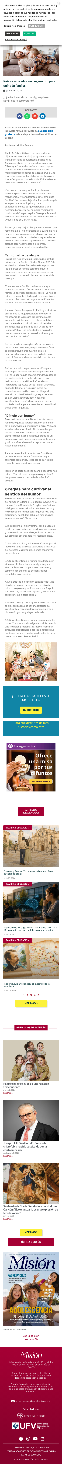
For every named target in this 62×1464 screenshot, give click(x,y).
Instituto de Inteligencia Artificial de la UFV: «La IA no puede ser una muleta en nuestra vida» (30, 929)
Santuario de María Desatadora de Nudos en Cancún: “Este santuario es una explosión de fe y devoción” (30, 1209)
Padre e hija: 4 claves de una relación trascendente (26, 1085)
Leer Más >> (8, 1093)
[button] (20, 116)
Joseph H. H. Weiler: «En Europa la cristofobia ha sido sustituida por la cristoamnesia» (25, 1146)
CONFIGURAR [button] (36, 26)
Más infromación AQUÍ (16, 39)
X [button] (59, 3)
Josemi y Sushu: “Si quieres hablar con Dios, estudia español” (29, 872)
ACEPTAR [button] (29, 33)
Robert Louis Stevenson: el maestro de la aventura (27, 985)
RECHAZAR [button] (12, 33)
